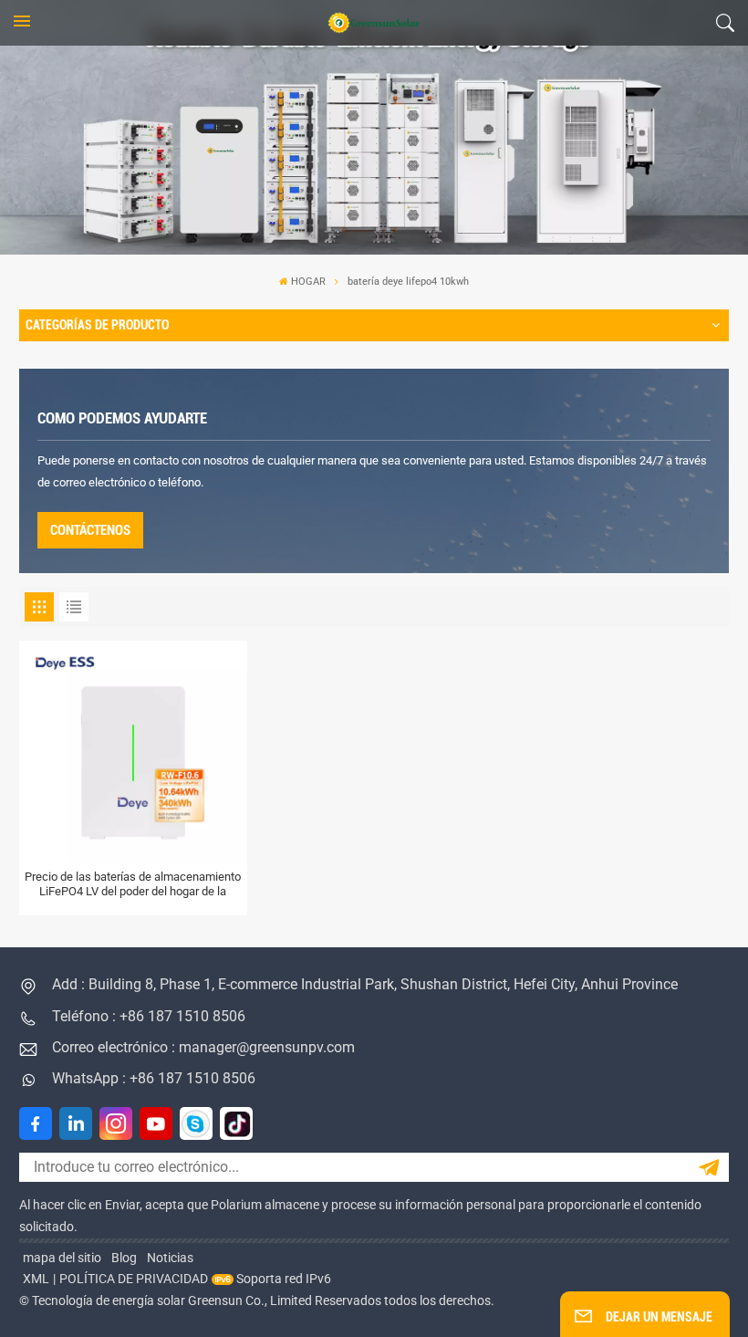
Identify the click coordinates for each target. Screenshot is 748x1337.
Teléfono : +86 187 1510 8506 (148, 1016)
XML (36, 1278)
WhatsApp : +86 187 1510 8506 (153, 1078)
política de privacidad (133, 1278)
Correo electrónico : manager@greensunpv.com (203, 1047)
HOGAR (308, 281)
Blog (124, 1257)
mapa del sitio (62, 1257)
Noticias (170, 1257)
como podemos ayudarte (122, 418)
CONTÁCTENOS (90, 530)
